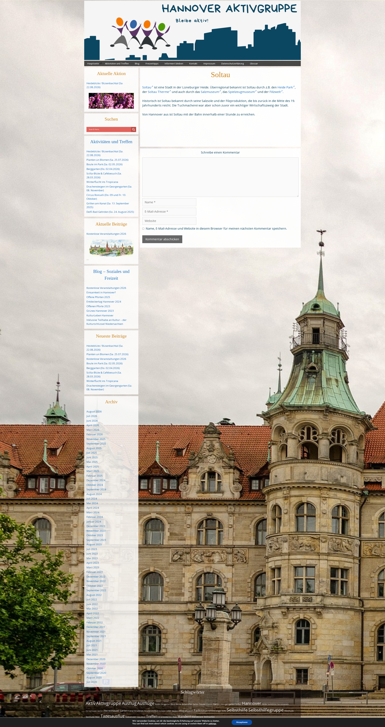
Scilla (224, 711)
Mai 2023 (92, 558)
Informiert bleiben (174, 63)
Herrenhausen (283, 704)
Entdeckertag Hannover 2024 (103, 301)
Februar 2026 (94, 434)
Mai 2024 (92, 503)
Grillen (238, 704)
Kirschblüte (139, 711)
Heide (264, 704)
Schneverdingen (214, 711)
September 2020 (96, 673)
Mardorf (175, 711)
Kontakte (162, 711)
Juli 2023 (91, 549)
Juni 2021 (92, 650)
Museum (189, 710)
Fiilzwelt (275, 92)
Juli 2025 (91, 452)
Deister (202, 704)
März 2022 (92, 617)
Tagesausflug (112, 716)
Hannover (251, 703)
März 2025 (92, 471)
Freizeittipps (152, 63)
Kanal (131, 710)
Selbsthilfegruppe (266, 710)
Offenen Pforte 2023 (98, 306)
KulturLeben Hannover (99, 315)
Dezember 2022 (95, 576)
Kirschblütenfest (151, 711)
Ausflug (129, 703)
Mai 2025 (92, 462)
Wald (174, 717)
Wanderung (197, 716)
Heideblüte (272, 704)
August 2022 (94, 595)
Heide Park (285, 87)
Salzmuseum (210, 92)
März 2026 (92, 430)
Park (197, 710)
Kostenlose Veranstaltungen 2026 (106, 233)
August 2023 (94, 544)
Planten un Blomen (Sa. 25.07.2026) (107, 159)
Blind (173, 704)
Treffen (151, 716)
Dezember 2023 (95, 526)
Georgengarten (227, 704)
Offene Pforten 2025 (98, 297)
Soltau (146, 87)
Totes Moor (141, 717)
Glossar (254, 63)
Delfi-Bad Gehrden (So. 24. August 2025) (110, 212)
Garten (216, 704)
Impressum (209, 63)
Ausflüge (145, 703)
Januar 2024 (93, 521)
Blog (137, 63)
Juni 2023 (92, 553)
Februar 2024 (94, 517)
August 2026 (94, 411)
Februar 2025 (94, 475)
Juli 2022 (91, 599)
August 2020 (94, 677)
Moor (182, 710)
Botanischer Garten (190, 704)
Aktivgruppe (108, 703)
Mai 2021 (92, 654)
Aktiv (90, 703)
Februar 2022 (94, 622)
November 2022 (96, 581)
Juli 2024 (91, 498)
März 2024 (92, 512)
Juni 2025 (92, 457)
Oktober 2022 (94, 585)
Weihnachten (209, 717)
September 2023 (96, 540)
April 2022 (92, 613)
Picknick (204, 710)
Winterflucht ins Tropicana (102, 182)
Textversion (130, 716)
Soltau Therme (158, 92)
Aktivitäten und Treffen (117, 63)
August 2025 (94, 448)
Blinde (178, 704)
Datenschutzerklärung (232, 63)
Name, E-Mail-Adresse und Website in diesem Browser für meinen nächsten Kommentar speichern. (216, 228)
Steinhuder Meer (93, 717)
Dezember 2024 (95, 480)
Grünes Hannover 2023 (100, 310)
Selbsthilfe (237, 710)
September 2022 (96, 590)
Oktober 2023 (94, 535)
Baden (158, 704)
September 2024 (96, 489)
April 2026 (92, 425)
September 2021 (96, 636)
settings (212, 723)
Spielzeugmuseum (241, 92)
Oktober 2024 (94, 485)
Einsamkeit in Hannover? (101, 292)
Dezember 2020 (95, 659)
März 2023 (92, 567)
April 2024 (92, 507)
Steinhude (289, 710)
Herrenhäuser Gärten (116, 710)
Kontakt (193, 63)
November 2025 (96, 439)
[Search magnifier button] (133, 129)
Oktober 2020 (94, 668)
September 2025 (96, 443)
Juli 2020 (91, 682)
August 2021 (94, 640)
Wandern (184, 716)
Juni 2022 (92, 604)
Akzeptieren (242, 722)
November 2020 (96, 663)
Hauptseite (93, 63)
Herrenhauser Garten (94, 711)
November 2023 (96, 530)
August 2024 (94, 494)
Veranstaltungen (165, 717)
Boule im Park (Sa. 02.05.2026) (104, 164)
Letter (168, 711)
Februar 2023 (94, 572)
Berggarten (165, 704)
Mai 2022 (92, 608)
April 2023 (92, 562)
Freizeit (209, 704)
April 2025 (92, 466)
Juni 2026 (92, 420)
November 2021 (96, 631)
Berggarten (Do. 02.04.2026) (103, 169)
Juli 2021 (91, 645)
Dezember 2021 (95, 627)
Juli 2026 (91, 416)
